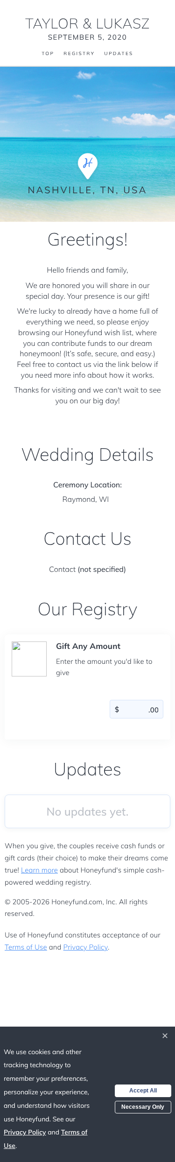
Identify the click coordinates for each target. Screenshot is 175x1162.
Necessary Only (142, 1107)
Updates (118, 53)
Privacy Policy (85, 947)
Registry (79, 53)
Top (48, 53)
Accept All (143, 1090)
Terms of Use (26, 947)
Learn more (39, 870)
